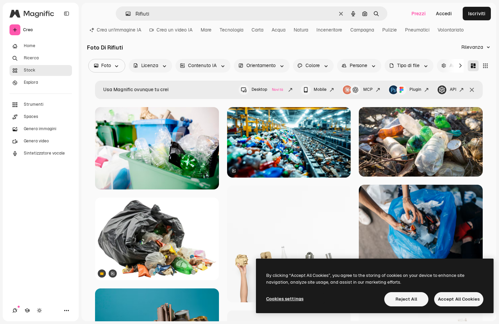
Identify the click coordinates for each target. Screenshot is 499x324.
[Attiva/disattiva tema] (39, 310)
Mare (206, 30)
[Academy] (27, 310)
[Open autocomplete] (125, 13)
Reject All (406, 299)
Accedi (444, 14)
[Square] (485, 65)
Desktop (267, 89)
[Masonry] (473, 65)
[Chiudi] (472, 90)
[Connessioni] (15, 310)
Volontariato (451, 30)
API (453, 89)
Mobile (320, 89)
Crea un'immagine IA (119, 30)
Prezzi (418, 14)
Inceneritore (329, 30)
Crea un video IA (174, 30)
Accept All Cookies (459, 299)
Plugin (415, 89)
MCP (368, 89)
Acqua (278, 30)
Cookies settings (284, 299)
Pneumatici (417, 30)
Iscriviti (476, 14)
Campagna (362, 30)
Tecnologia (231, 30)
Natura (301, 30)
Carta (257, 30)
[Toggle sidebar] (66, 13)
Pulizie (389, 30)
